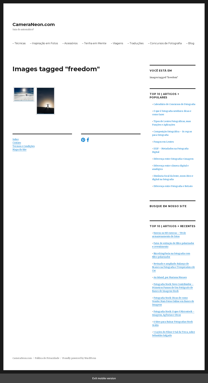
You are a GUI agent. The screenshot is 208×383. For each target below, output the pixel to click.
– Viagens (117, 43)
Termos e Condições (24, 146)
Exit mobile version (104, 378)
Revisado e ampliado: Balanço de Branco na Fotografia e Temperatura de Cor (173, 267)
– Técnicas (19, 43)
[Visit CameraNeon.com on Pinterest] (83, 140)
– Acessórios (70, 43)
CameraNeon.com (34, 24)
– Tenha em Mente (94, 43)
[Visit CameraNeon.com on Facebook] (88, 140)
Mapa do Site (19, 149)
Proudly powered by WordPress (79, 358)
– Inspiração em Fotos (44, 43)
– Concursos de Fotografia (165, 43)
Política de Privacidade (47, 358)
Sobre (16, 139)
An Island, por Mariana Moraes (170, 277)
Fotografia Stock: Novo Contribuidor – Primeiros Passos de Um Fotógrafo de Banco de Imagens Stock (173, 287)
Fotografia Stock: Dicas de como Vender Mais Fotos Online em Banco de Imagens (173, 301)
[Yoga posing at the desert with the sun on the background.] (45, 101)
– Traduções (135, 43)
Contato (17, 142)
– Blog (190, 43)
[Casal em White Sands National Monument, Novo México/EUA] (24, 94)
